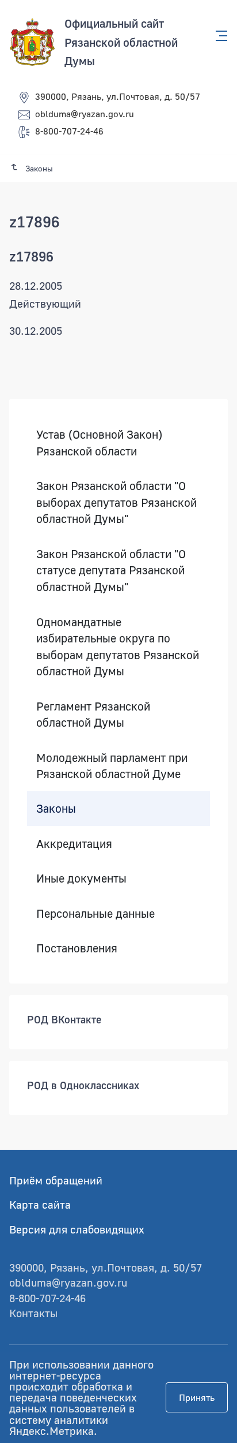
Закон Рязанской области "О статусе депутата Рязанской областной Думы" (111, 570)
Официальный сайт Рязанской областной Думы (121, 42)
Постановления (76, 948)
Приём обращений (55, 1180)
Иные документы (81, 878)
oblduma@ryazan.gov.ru (84, 113)
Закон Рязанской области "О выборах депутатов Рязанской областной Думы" (116, 501)
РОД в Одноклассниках (83, 1085)
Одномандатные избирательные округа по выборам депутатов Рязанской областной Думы (117, 646)
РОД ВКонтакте (64, 1019)
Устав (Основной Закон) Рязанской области (99, 442)
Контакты (33, 1312)
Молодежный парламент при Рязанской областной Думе (112, 765)
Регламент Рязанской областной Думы (93, 714)
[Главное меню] (218, 36)
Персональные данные (95, 913)
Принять (197, 1397)
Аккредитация (74, 843)
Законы (56, 808)
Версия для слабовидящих (76, 1229)
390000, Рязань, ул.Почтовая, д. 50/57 (117, 96)
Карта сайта (40, 1204)
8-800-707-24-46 (69, 131)
